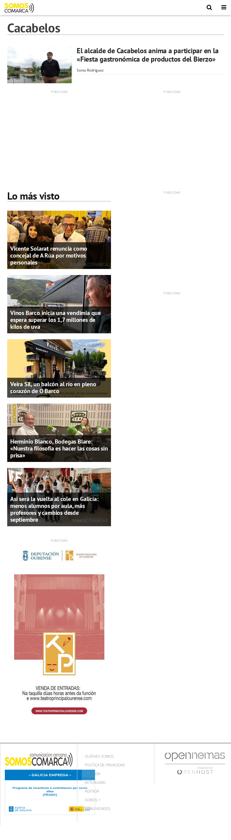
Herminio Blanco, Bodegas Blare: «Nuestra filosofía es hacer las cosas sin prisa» (59, 448)
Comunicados (97, 808)
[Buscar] (209, 7)
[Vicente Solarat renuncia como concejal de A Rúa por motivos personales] (59, 239)
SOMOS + (92, 799)
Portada (92, 773)
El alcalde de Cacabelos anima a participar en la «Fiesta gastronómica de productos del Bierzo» (147, 55)
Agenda (92, 791)
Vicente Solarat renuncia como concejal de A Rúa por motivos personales (48, 255)
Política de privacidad (105, 765)
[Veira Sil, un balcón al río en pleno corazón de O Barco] (59, 368)
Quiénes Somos (99, 756)
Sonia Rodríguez (90, 70)
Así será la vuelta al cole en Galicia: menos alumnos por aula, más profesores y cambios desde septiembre (54, 509)
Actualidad (95, 782)
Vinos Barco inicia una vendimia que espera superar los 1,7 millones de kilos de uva (55, 320)
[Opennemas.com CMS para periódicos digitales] (195, 763)
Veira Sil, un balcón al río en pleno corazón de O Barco (53, 387)
